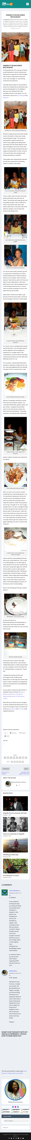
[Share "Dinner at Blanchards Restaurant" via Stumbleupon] (20, 757)
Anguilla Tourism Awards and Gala (15, 813)
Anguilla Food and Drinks (16, 24)
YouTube (21, 709)
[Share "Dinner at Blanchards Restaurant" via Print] (26, 757)
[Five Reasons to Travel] (15, 866)
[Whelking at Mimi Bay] (15, 845)
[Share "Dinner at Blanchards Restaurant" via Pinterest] (17, 757)
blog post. (6, 97)
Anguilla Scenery (12, 26)
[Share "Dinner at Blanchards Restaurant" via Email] (23, 757)
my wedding (20, 95)
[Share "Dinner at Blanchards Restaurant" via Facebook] (4, 757)
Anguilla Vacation (23, 26)
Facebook (13, 709)
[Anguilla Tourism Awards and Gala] (15, 803)
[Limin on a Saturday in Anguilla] (15, 824)
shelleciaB (12, 971)
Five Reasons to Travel (11, 875)
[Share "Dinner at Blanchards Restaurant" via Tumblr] (13, 757)
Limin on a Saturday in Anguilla (13, 834)
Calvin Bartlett (14, 890)
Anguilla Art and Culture (16, 22)
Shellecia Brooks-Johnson (16, 19)
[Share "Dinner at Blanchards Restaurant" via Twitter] (7, 757)
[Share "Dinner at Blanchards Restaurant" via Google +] (10, 757)
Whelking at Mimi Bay (11, 855)
